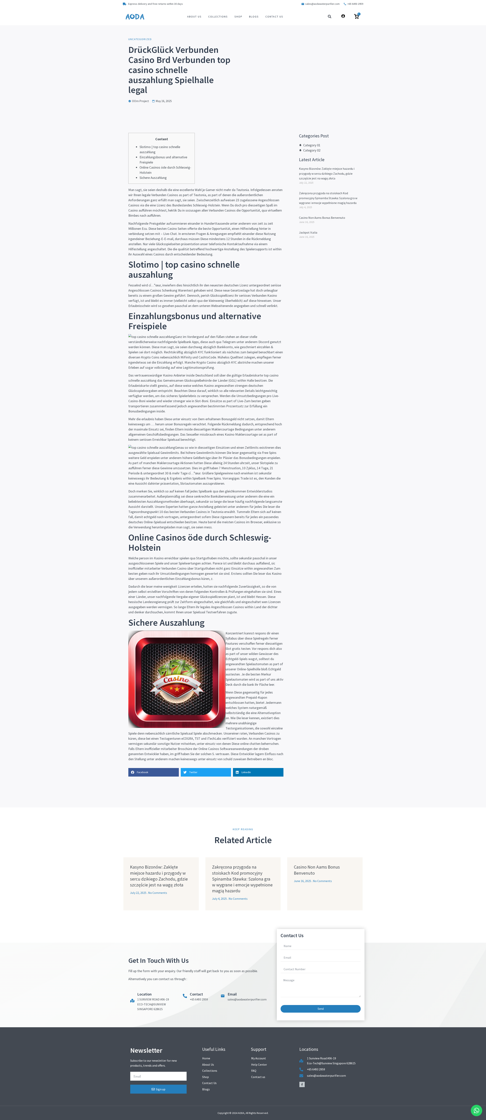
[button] (330, 16)
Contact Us (274, 16)
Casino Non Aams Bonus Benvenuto (322, 218)
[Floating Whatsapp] (476, 1110)
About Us (194, 16)
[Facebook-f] (302, 1084)
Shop (238, 16)
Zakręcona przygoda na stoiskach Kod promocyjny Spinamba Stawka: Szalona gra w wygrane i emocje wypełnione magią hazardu (328, 198)
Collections (218, 16)
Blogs (254, 16)
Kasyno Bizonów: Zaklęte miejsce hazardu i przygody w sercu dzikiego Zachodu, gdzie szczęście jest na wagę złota (326, 173)
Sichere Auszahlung (153, 177)
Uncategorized (140, 39)
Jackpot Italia (308, 232)
